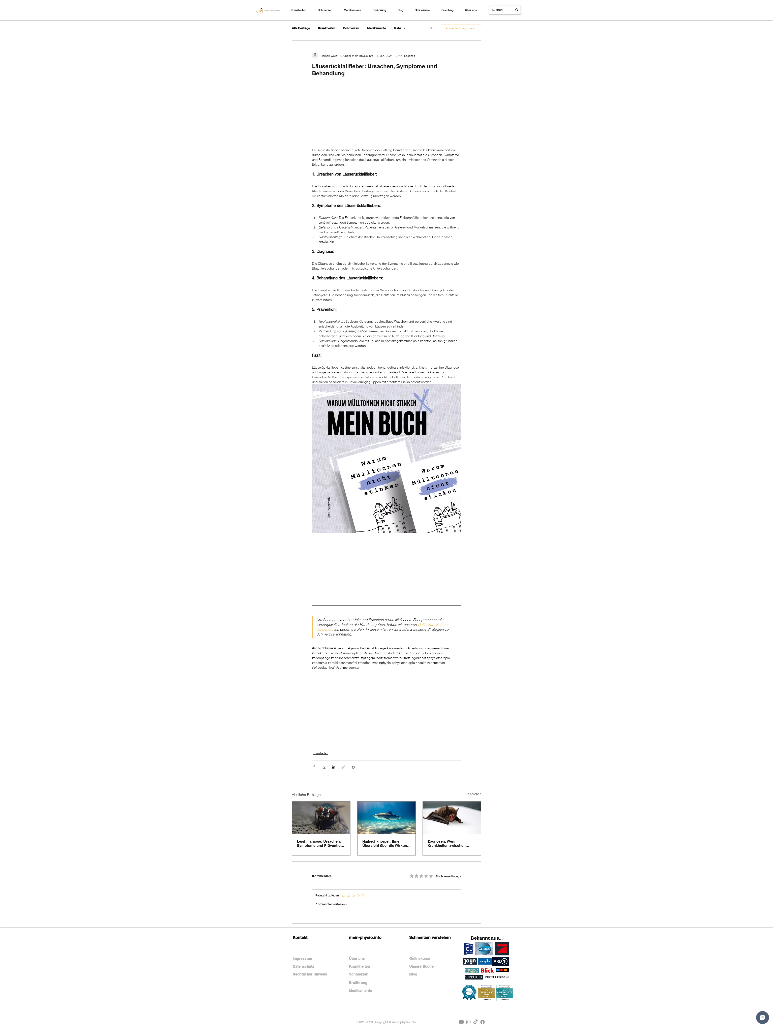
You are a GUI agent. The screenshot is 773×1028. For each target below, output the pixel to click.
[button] (431, 28)
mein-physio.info (365, 937)
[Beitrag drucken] (353, 767)
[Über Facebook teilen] (314, 767)
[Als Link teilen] (343, 767)
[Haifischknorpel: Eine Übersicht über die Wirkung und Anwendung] (387, 818)
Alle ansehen (473, 794)
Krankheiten (326, 28)
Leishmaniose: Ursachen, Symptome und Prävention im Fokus (320, 843)
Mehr (397, 28)
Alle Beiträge (301, 28)
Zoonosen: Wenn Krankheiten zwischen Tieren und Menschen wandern (447, 843)
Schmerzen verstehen (430, 937)
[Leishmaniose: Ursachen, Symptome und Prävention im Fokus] (321, 818)
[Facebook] (482, 1022)
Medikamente (376, 28)
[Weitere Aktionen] (458, 55)
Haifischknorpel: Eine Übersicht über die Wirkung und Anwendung (385, 843)
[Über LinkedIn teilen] (334, 767)
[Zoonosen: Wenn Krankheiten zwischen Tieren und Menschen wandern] (452, 818)
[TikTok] (475, 1022)
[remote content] (386, 114)
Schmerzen (351, 28)
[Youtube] (461, 1022)
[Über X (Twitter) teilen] (324, 767)
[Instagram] (468, 1022)
